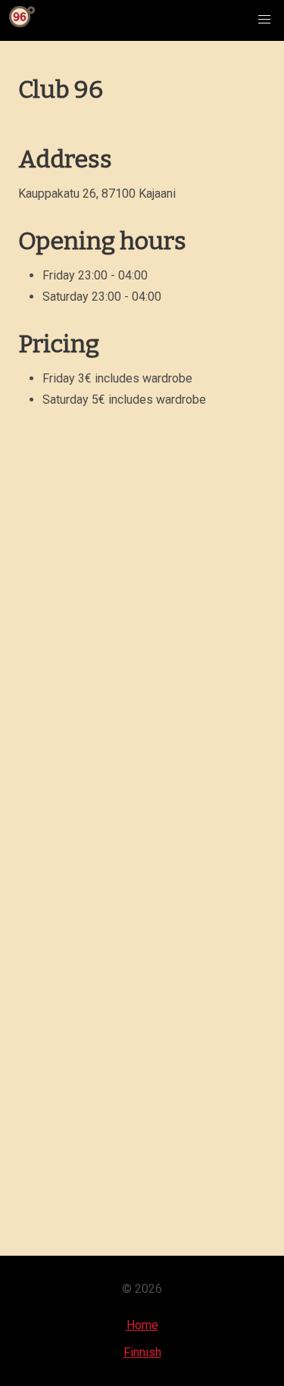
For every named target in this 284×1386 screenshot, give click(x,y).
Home (142, 1325)
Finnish (142, 1352)
